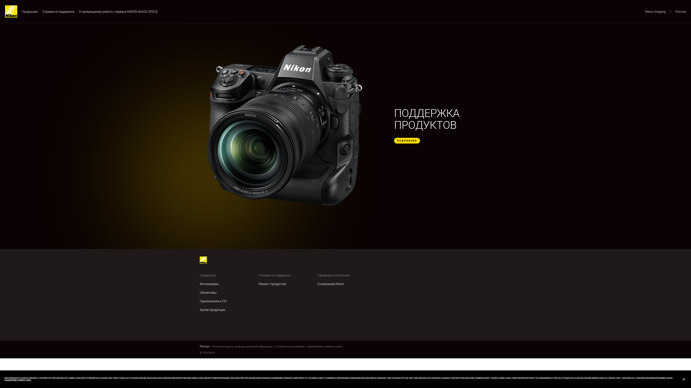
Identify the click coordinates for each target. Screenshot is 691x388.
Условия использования (290, 346)
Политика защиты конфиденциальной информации (242, 346)
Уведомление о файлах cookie (325, 346)
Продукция (30, 11)
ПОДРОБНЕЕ (407, 140)
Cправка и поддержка (58, 11)
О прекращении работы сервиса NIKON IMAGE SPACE (118, 11)
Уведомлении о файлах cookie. (17, 380)
